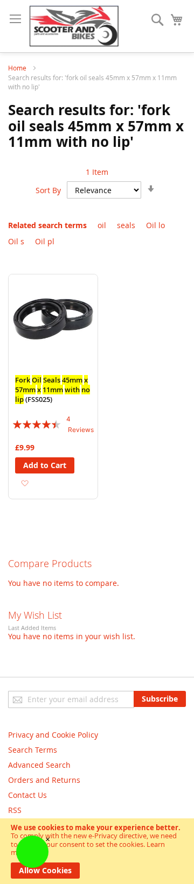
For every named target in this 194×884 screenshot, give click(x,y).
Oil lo (155, 225)
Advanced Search (39, 765)
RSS (15, 810)
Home (18, 67)
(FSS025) (52, 389)
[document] (97, 851)
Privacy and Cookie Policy (53, 735)
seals (126, 225)
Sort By (48, 190)
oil (102, 225)
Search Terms (32, 750)
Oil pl (44, 241)
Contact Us (27, 795)
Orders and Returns (44, 780)
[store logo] (74, 26)
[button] (24, 482)
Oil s (16, 241)
